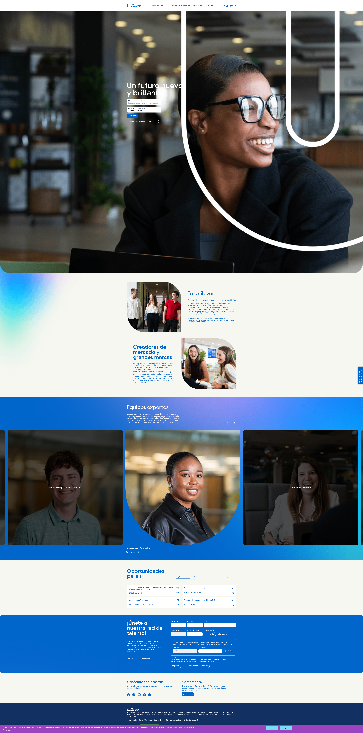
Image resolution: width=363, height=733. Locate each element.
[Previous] (228, 423)
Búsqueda (132, 116)
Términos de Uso (114, 727)
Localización (202, 647)
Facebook (133, 694)
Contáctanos (188, 694)
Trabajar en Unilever (157, 5)
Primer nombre (176, 621)
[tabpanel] (181, 597)
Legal (150, 720)
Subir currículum (209, 630)
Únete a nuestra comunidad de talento (142, 121)
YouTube (139, 694)
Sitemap (169, 720)
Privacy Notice (132, 720)
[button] (177, 588)
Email (206, 621)
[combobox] (144, 110)
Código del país (175, 630)
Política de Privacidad (126, 727)
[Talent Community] (227, 5)
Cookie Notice (159, 720)
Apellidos (190, 621)
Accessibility (177, 720)
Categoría (176, 647)
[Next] (232, 423)
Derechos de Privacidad (173, 727)
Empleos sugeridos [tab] (183, 577)
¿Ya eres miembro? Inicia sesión (196, 666)
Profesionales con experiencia (179, 5)
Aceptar (285, 728)
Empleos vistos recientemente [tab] (205, 577)
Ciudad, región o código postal (136, 108)
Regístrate (176, 666)
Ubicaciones (208, 5)
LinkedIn (128, 694)
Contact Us (143, 720)
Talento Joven (197, 5)
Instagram (144, 694)
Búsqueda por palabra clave (136, 101)
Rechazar (272, 728)
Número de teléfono (193, 630)
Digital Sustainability (191, 720)
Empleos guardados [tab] (228, 577)
